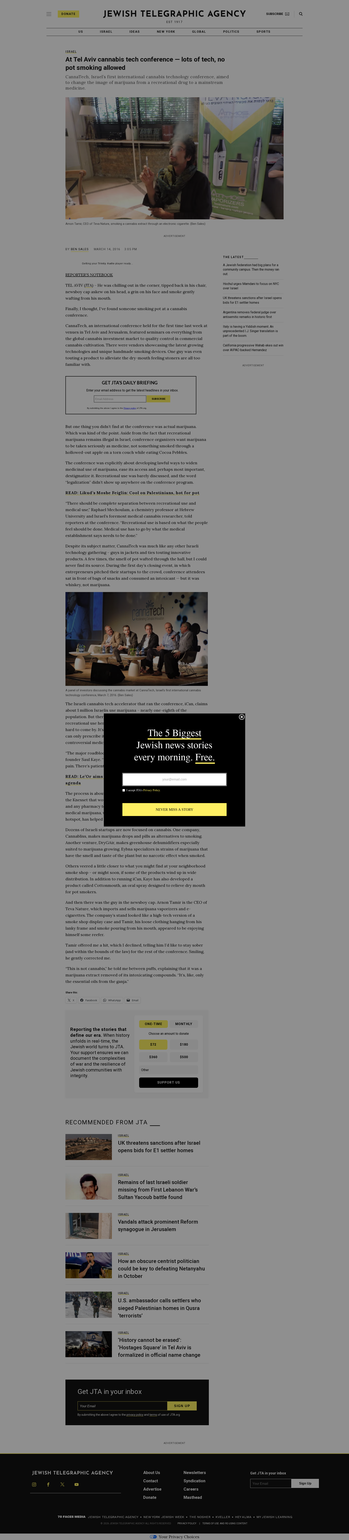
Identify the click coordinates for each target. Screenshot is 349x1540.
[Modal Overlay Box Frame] (174, 770)
